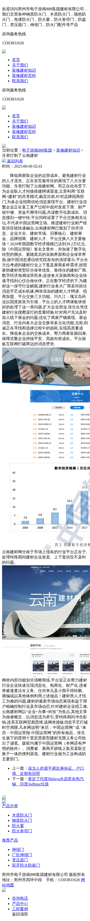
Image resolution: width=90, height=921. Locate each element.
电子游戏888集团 (37, 150)
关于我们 (20, 65)
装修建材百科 (24, 75)
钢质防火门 (22, 820)
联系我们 (20, 81)
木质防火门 (22, 815)
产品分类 (10, 806)
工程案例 (20, 909)
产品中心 (20, 903)
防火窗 (18, 826)
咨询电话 (20, 898)
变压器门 (20, 860)
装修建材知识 (24, 70)
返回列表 (14, 161)
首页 (16, 60)
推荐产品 (10, 840)
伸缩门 (18, 849)
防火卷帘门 (22, 831)
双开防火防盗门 (26, 865)
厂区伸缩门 (22, 855)
